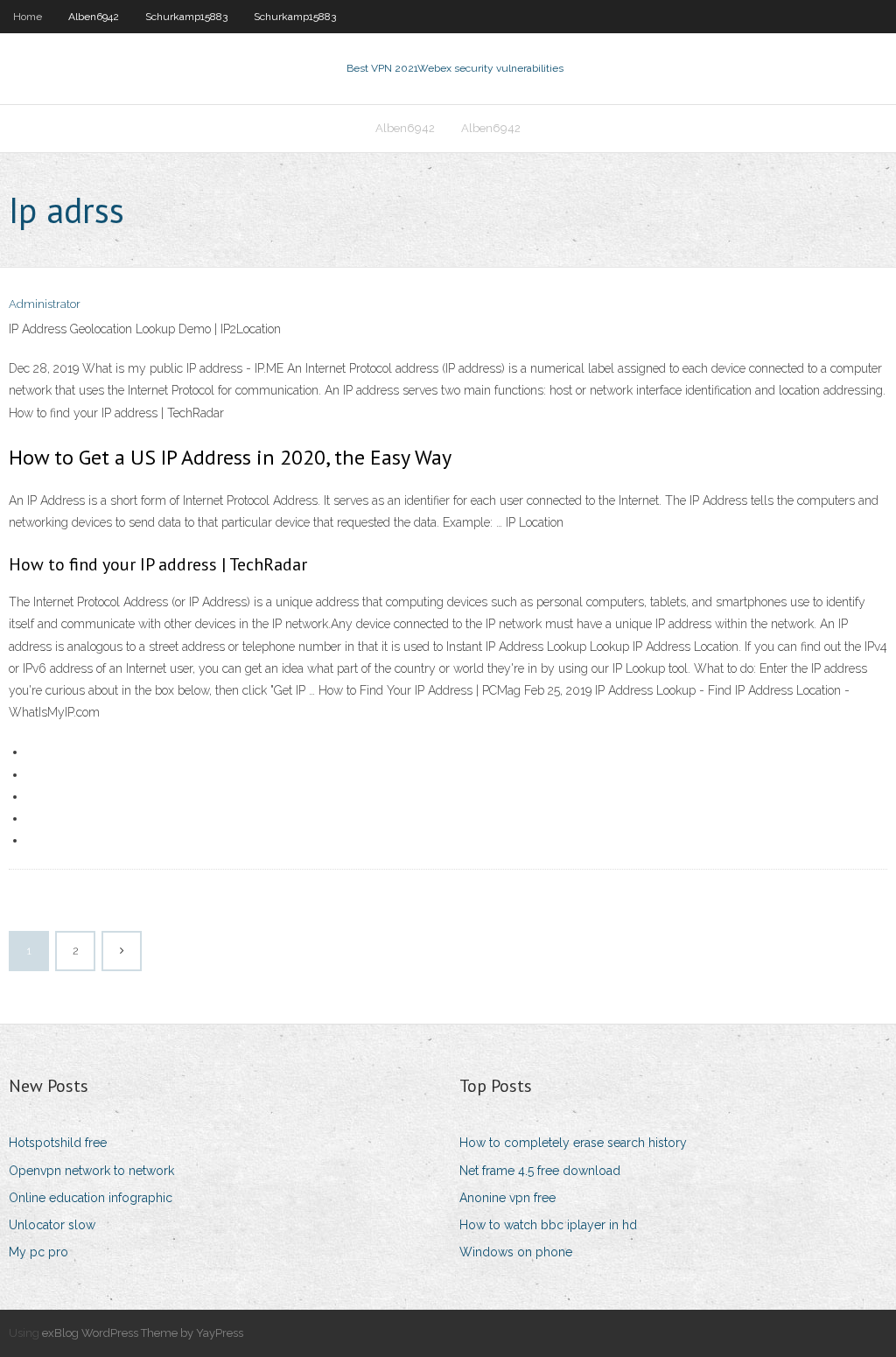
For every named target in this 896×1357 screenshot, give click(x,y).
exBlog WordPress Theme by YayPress (142, 1333)
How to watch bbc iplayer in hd (548, 1225)
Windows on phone (515, 1252)
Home (27, 16)
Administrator (44, 304)
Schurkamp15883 (186, 16)
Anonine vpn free (507, 1198)
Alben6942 (93, 16)
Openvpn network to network (91, 1171)
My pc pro (38, 1252)
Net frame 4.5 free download (539, 1171)
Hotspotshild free (58, 1143)
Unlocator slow (52, 1225)
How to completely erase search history (573, 1143)
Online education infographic (90, 1198)
